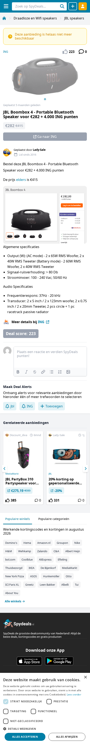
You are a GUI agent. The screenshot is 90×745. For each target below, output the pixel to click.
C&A (56, 551)
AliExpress (45, 559)
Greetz (29, 584)
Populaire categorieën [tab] (53, 519)
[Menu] (6, 6)
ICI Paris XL (12, 584)
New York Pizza (14, 576)
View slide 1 (45, 99)
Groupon (62, 543)
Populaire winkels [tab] (17, 519)
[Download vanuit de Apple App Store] (29, 661)
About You (11, 593)
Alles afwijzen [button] (67, 737)
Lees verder (74, 694)
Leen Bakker (47, 584)
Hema (27, 543)
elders (21, 179)
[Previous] (4, 468)
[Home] (4, 18)
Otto (69, 576)
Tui (76, 584)
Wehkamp (24, 551)
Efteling (62, 559)
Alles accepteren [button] (25, 737)
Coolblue (27, 559)
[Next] (85, 468)
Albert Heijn (72, 551)
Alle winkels (13, 601)
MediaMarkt (12, 473)
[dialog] (45, 709)
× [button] (85, 677)
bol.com (10, 559)
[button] (45, 728)
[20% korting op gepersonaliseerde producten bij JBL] (66, 467)
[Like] (7, 500)
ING (5, 51)
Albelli (65, 584)
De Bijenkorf (48, 568)
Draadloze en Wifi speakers (35, 18)
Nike (77, 543)
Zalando (42, 551)
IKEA (31, 568)
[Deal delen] (72, 6)
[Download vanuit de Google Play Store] (59, 661)
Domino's (11, 543)
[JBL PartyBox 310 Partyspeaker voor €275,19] (23, 467)
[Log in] (82, 6)
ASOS (33, 576)
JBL (50, 473)
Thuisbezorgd (13, 568)
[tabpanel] (45, 564)
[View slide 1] (45, 80)
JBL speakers (74, 18)
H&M (8, 551)
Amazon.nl (43, 543)
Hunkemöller (51, 576)
